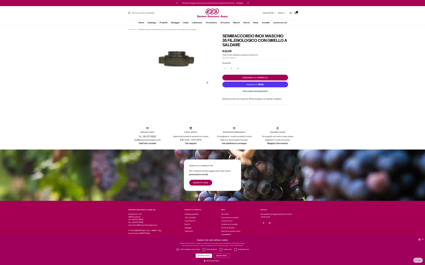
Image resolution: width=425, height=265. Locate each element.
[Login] (291, 13)
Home (141, 22)
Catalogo (152, 22)
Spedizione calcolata (240, 55)
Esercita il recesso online (230, 231)
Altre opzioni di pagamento (255, 91)
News (255, 22)
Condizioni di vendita (229, 224)
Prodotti (163, 22)
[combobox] (419, 239)
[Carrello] (295, 13)
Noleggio (175, 22)
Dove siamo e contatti (229, 217)
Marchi (236, 22)
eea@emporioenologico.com (147, 140)
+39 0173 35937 (149, 136)
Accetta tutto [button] (203, 256)
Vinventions (211, 22)
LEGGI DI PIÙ (239, 245)
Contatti (266, 22)
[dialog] (212, 251)
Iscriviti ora (200, 183)
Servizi (246, 22)
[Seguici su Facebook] (264, 223)
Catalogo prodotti (191, 214)
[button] (212, 260)
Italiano (281, 13)
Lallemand (197, 22)
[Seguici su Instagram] (270, 223)
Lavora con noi (280, 22)
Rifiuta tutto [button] (221, 256)
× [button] (422, 239)
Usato (185, 22)
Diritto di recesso (228, 228)
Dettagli (225, 3)
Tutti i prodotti (190, 217)
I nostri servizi (190, 221)
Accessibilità (226, 234)
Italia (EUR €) (268, 13)
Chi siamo (225, 22)
